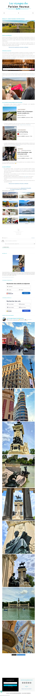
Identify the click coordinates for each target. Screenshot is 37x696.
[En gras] (5, 243)
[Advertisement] (18, 664)
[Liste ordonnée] (10, 243)
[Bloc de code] (14, 243)
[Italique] (7, 243)
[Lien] (15, 243)
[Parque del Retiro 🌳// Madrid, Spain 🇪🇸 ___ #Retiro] (18, 438)
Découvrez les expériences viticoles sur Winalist (18, 47)
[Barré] (9, 243)
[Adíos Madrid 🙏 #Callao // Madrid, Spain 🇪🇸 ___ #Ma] (18, 338)
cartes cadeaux (26, 176)
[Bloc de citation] (13, 243)
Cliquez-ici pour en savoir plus (14, 105)
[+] (18, 243)
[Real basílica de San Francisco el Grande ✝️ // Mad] (18, 637)
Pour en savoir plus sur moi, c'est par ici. (8, 277)
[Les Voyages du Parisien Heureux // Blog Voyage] (18, 2)
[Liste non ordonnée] (12, 243)
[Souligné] (8, 243)
